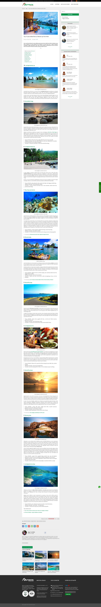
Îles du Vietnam (65, 17)
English (73, 0)
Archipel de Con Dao (28, 61)
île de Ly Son (27, 60)
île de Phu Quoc (27, 59)
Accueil (51, 4)
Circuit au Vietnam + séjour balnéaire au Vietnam (33, 512)
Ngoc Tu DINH (35, 39)
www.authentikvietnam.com (57, 595)
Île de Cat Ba (27, 56)
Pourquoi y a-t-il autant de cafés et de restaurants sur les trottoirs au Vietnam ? (72, 40)
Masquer (33, 51)
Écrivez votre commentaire (27, 547)
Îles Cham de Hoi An (28, 55)
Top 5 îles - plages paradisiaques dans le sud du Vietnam (53, 572)
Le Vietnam (57, 4)
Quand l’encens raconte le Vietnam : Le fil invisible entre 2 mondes (72, 33)
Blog (26, 8)
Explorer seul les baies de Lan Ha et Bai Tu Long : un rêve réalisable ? (27, 559)
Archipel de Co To (28, 58)
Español (78, 0)
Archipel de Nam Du (28, 54)
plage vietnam (33, 521)
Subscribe (68, 594)
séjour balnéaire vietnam (41, 521)
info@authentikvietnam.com (49, 0)
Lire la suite (70, 46)
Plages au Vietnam (65, 18)
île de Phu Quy (27, 57)
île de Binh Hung (27, 53)
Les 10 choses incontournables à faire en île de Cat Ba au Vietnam (41, 279)
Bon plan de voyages (65, 4)
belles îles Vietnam (27, 521)
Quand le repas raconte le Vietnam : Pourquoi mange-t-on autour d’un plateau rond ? (72, 27)
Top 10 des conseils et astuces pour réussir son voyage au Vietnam (36, 510)
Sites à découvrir (74, 4)
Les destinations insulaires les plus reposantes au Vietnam (53, 560)
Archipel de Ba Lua (28, 52)
